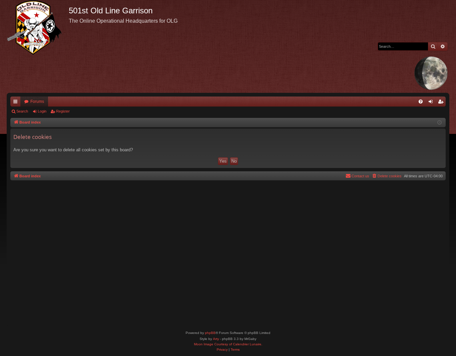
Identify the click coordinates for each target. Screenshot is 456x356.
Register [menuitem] (442, 103)
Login (42, 111)
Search (22, 111)
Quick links (16, 103)
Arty (216, 339)
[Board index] (38, 27)
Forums (37, 101)
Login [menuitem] (432, 103)
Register (63, 111)
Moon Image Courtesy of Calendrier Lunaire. (228, 344)
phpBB (210, 333)
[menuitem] (421, 102)
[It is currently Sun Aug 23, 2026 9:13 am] (439, 123)
